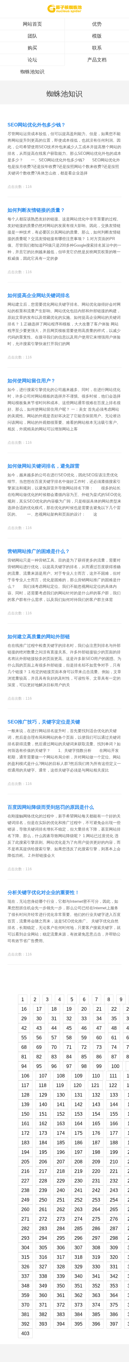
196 (61, 1152)
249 (25, 1199)
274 (78, 1219)
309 (114, 1247)
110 (96, 1075)
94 (24, 1066)
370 (25, 1304)
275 (96, 1219)
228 (43, 1180)
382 (43, 1314)
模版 (97, 35)
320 (114, 1257)
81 (24, 1056)
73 (99, 1047)
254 (114, 1199)
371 (43, 1304)
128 (25, 1094)
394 (61, 1324)
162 (43, 1123)
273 (61, 1219)
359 (25, 1295)
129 (43, 1094)
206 (43, 1161)
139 (25, 1104)
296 (78, 1238)
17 (39, 1009)
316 (43, 1257)
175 (78, 1133)
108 (61, 1075)
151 (43, 1114)
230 (78, 1180)
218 (61, 1171)
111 (113, 1075)
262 (61, 1209)
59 (84, 1037)
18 (54, 1009)
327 (43, 1266)
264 (96, 1209)
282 (25, 1228)
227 (25, 1180)
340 (78, 1276)
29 (24, 1018)
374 (96, 1304)
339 (61, 1276)
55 (24, 1037)
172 (25, 1133)
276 (114, 1219)
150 (25, 1114)
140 (43, 1104)
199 (114, 1152)
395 (78, 1324)
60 (99, 1037)
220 (96, 1171)
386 (114, 1314)
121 (95, 1085)
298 (114, 1238)
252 (78, 1199)
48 (114, 1028)
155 (114, 1114)
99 (99, 1066)
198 (96, 1152)
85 (84, 1056)
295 (61, 1238)
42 (24, 1028)
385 (96, 1314)
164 (78, 1123)
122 (113, 1085)
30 (39, 1018)
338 (43, 1276)
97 (69, 1066)
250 (43, 1199)
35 (114, 1018)
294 (43, 1238)
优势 (97, 24)
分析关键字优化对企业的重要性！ (44, 892)
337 (25, 1276)
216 (25, 1171)
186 (78, 1142)
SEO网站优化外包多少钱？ (37, 124)
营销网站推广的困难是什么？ (39, 551)
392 (25, 1324)
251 (61, 1199)
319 (96, 1257)
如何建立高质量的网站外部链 (39, 636)
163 (61, 1123)
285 (78, 1228)
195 (43, 1152)
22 (114, 1009)
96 (54, 1066)
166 (114, 1123)
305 (43, 1247)
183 (25, 1142)
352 (96, 1285)
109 (78, 1075)
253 (96, 1199)
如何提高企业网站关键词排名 (39, 295)
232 (114, 1180)
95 (39, 1066)
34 (99, 1018)
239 (43, 1190)
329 (78, 1266)
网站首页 (32, 24)
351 (78, 1285)
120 (78, 1085)
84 (69, 1056)
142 (78, 1104)
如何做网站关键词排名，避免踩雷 (44, 466)
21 (99, 1009)
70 (54, 1047)
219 (78, 1171)
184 (43, 1142)
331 (114, 1266)
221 (114, 1171)
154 (96, 1114)
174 (61, 1133)
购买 (32, 47)
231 (96, 1180)
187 (96, 1142)
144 (114, 1104)
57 (54, 1037)
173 (43, 1133)
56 (39, 1037)
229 (61, 1180)
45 (69, 1028)
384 (78, 1314)
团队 (32, 35)
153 (78, 1114)
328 (61, 1266)
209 (96, 1161)
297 (96, 1238)
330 (96, 1266)
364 (114, 1295)
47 (99, 1028)
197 (78, 1152)
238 (25, 1190)
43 (39, 1028)
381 (25, 1314)
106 (25, 1075)
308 (96, 1247)
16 (24, 1009)
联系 (97, 47)
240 (61, 1190)
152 (61, 1114)
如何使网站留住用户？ (32, 380)
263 (78, 1209)
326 (25, 1266)
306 (61, 1247)
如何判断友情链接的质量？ (36, 210)
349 (43, 1285)
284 (61, 1228)
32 (69, 1018)
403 (25, 1333)
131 (78, 1094)
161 (25, 1123)
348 (25, 1285)
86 (99, 1056)
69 (39, 1047)
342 (114, 1276)
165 (96, 1123)
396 (96, 1324)
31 (54, 1018)
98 (84, 1066)
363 (96, 1295)
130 (61, 1094)
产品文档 (96, 59)
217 (43, 1171)
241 (78, 1190)
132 (96, 1094)
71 (69, 1047)
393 (43, 1324)
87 (114, 1056)
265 (114, 1209)
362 (78, 1295)
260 (25, 1209)
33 (84, 1018)
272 (43, 1219)
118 (42, 1085)
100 (115, 1066)
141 (61, 1104)
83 (54, 1056)
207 (61, 1161)
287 (114, 1228)
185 (61, 1142)
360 (43, 1295)
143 (96, 1104)
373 (78, 1304)
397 (114, 1324)
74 (114, 1047)
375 (114, 1304)
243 (114, 1190)
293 (25, 1238)
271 (25, 1219)
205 (25, 1161)
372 (61, 1304)
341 (96, 1276)
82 (39, 1056)
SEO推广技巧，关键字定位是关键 (44, 721)
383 (61, 1314)
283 (43, 1228)
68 (24, 1047)
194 (25, 1152)
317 (61, 1257)
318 (78, 1257)
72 (84, 1047)
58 (69, 1037)
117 (25, 1085)
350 (61, 1285)
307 (78, 1247)
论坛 (32, 59)
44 (54, 1028)
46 (84, 1028)
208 (78, 1161)
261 (43, 1209)
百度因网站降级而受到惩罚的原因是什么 (51, 807)
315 (25, 1257)
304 (25, 1247)
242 (96, 1190)
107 (43, 1075)
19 (69, 1009)
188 (114, 1142)
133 (114, 1094)
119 (60, 1085)
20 (84, 1009)
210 (114, 1161)
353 (114, 1285)
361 (61, 1295)
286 (96, 1228)
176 (96, 1133)
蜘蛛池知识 (32, 71)
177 (114, 1133)
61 (114, 1037)
